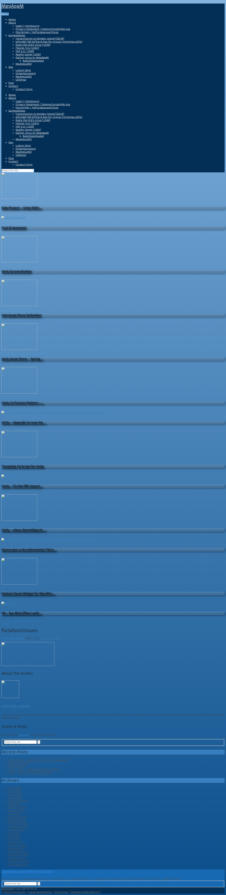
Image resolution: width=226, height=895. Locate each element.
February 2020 (17, 801)
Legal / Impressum (27, 25)
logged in (24, 735)
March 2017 (15, 842)
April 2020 (15, 797)
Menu (5, 13)
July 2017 (14, 832)
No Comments (50, 638)
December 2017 (18, 823)
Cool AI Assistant (19, 763)
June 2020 (15, 791)
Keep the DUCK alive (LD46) (33, 44)
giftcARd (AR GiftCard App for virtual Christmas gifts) (49, 41)
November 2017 (18, 826)
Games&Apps (16, 35)
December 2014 (18, 864)
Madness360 (24, 64)
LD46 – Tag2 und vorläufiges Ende (29, 772)
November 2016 (18, 854)
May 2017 (14, 835)
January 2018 (16, 820)
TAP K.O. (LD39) (25, 51)
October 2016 (16, 858)
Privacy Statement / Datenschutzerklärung (43, 29)
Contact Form (24, 89)
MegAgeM (12, 6)
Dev (10, 67)
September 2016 (18, 861)
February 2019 (17, 807)
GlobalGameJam (26, 73)
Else (11, 83)
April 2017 (14, 839)
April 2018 (14, 813)
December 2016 (18, 851)
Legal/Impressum (14, 892)
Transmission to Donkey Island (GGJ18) (40, 38)
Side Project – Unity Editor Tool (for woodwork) (38, 760)
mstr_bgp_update (13, 638)
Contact (13, 86)
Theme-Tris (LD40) (27, 48)
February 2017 (17, 845)
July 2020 (14, 788)
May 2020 (14, 794)
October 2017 (16, 829)
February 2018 (17, 816)
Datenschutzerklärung (85, 892)
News (12, 19)
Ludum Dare (23, 70)
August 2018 (16, 810)
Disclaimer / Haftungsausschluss (37, 32)
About (12, 22)
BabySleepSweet (33, 60)
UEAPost (21, 79)
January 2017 (16, 848)
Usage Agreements (40, 892)
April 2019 (14, 804)
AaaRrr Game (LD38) (28, 54)
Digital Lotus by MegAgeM (32, 57)
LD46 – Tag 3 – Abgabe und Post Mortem (34, 769)
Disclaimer (61, 892)
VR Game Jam (16, 766)
